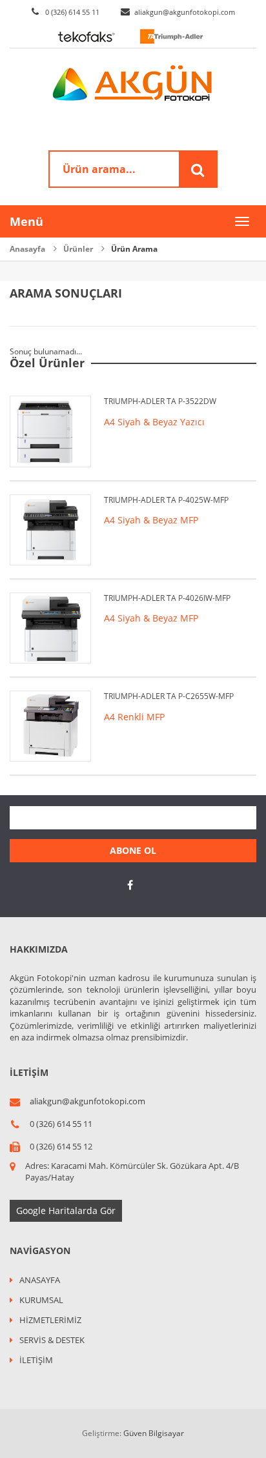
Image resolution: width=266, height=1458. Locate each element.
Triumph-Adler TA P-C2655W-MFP (169, 696)
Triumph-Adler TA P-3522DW (160, 401)
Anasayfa (27, 248)
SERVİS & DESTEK (52, 1340)
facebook (129, 885)
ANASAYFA (39, 1280)
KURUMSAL (41, 1300)
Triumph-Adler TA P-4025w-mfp (166, 499)
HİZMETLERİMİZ (50, 1320)
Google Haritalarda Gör (66, 1210)
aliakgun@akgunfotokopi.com (184, 12)
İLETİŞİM (36, 1360)
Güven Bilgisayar (153, 1433)
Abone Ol (133, 850)
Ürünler (78, 248)
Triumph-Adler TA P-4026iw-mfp (167, 597)
